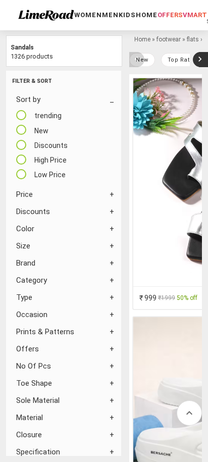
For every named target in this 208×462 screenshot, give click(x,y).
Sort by (28, 99)
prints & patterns (45, 331)
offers (170, 15)
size (23, 245)
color (25, 228)
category (31, 280)
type (24, 297)
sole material (38, 400)
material (29, 417)
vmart (195, 15)
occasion (31, 314)
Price (24, 194)
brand (25, 263)
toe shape (34, 383)
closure (29, 434)
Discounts (33, 211)
